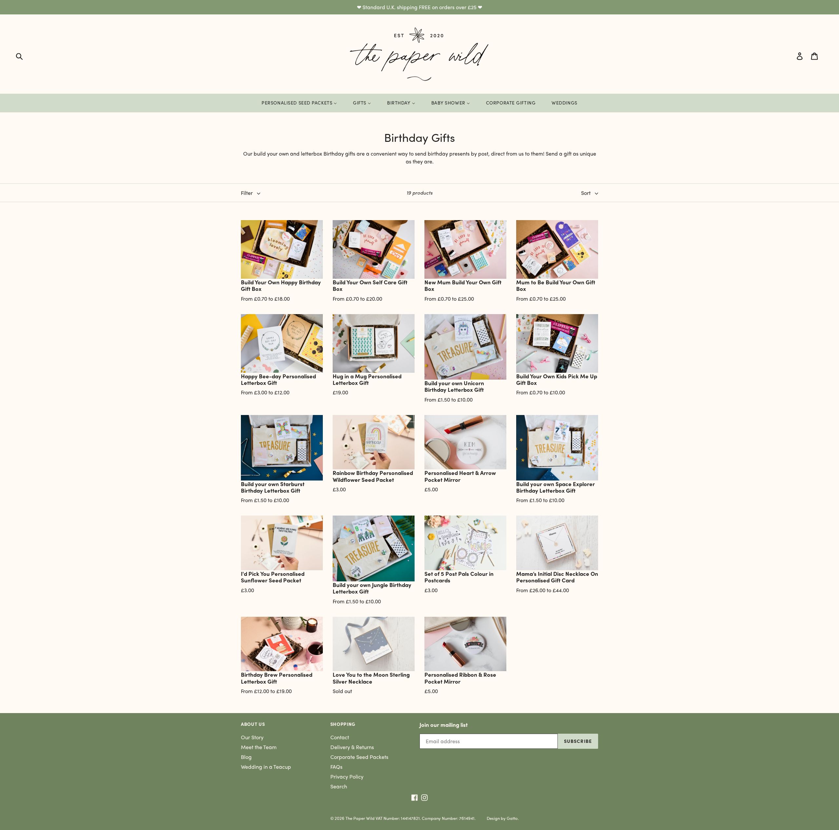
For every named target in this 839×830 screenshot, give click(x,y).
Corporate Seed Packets (359, 757)
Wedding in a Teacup (266, 766)
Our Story (252, 737)
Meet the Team (259, 747)
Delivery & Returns (352, 747)
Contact (339, 737)
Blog (246, 757)
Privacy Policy (346, 776)
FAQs (336, 766)
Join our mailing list (444, 724)
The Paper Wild (360, 818)
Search (338, 786)
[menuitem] (299, 103)
